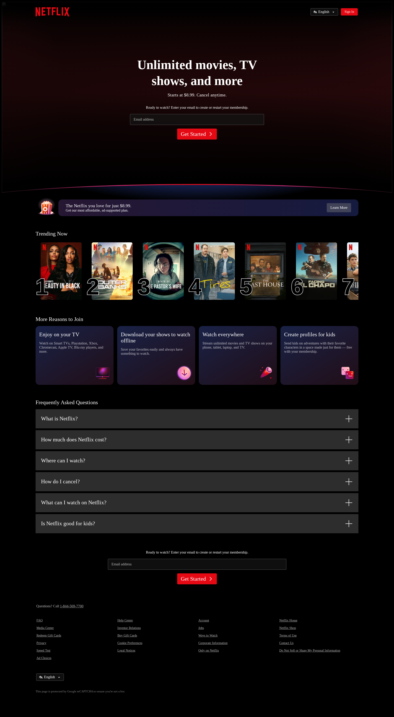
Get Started (193, 134)
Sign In (349, 11)
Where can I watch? (63, 460)
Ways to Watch (208, 635)
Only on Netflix (208, 650)
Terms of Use (288, 635)
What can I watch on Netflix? (73, 502)
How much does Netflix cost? (73, 440)
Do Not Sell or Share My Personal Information (309, 650)
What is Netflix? (59, 419)
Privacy (41, 643)
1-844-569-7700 (71, 606)
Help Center (125, 620)
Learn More (338, 208)
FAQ (39, 620)
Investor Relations (129, 628)
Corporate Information (213, 643)
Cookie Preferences (129, 643)
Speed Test (43, 650)
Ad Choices (43, 658)
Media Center (45, 628)
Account (203, 620)
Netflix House (288, 620)
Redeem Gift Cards (48, 635)
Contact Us (286, 643)
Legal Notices (126, 650)
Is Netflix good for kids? (68, 523)
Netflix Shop (287, 628)
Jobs (201, 628)
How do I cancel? (60, 481)
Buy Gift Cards (127, 635)
